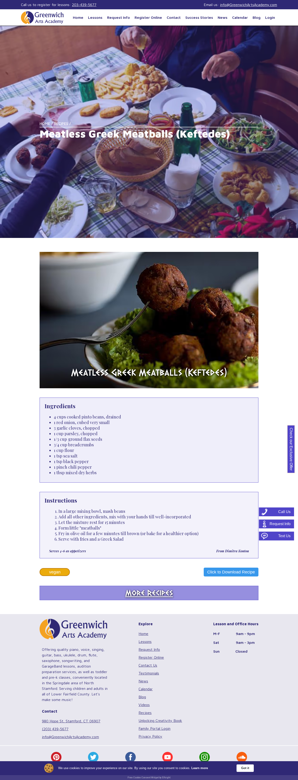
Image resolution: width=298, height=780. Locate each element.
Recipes (145, 713)
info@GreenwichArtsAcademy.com (248, 5)
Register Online (148, 17)
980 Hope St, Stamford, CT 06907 (71, 721)
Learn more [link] (199, 768)
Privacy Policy (150, 736)
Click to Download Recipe (231, 572)
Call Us (284, 512)
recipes (61, 123)
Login (270, 17)
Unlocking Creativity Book (160, 720)
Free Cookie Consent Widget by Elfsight (149, 777)
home (45, 123)
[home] (46, 17)
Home (78, 17)
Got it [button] (245, 768)
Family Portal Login (154, 728)
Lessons (95, 17)
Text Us (284, 536)
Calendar (240, 17)
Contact (174, 17)
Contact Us (148, 665)
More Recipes (149, 593)
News (222, 17)
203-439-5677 (84, 5)
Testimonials (149, 673)
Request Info (118, 17)
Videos (144, 705)
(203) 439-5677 (55, 729)
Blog (257, 17)
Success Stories (199, 17)
